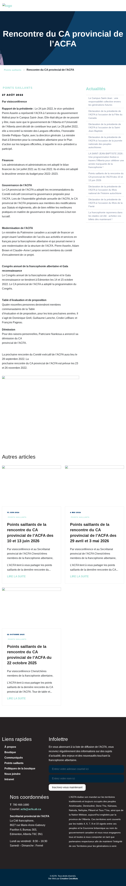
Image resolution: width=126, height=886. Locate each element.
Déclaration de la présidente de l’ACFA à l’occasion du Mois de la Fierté (105, 203)
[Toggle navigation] (121, 5)
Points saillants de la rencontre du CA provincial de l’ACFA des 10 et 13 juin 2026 (106, 177)
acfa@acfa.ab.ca (31, 809)
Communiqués (13, 757)
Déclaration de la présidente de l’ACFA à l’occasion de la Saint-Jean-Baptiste (104, 127)
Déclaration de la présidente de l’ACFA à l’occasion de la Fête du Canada (105, 114)
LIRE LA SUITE (16, 576)
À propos (10, 746)
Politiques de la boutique (19, 768)
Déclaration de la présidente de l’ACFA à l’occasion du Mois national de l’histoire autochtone (104, 190)
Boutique (10, 752)
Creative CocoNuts (69, 878)
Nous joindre (12, 774)
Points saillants (12, 70)
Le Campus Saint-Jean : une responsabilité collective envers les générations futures (104, 101)
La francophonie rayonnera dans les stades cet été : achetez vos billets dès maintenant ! (105, 216)
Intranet (9, 779)
